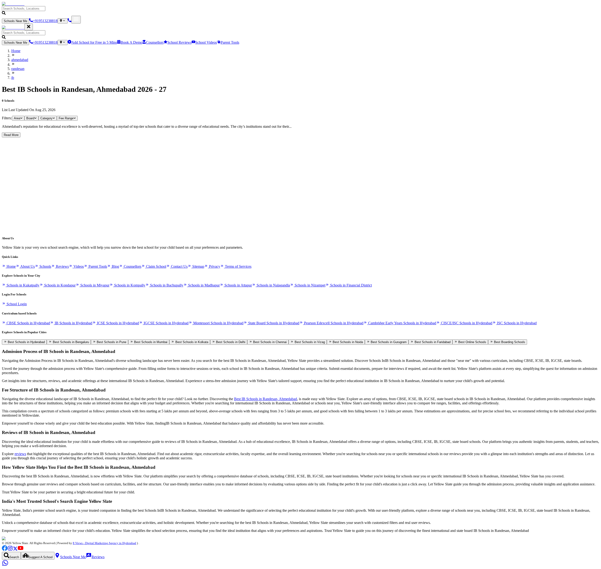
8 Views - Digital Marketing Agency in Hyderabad (104, 543)
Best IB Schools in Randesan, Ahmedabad (265, 399)
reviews (20, 454)
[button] (300, 11)
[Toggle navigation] (76, 19)
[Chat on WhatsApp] (5, 565)
